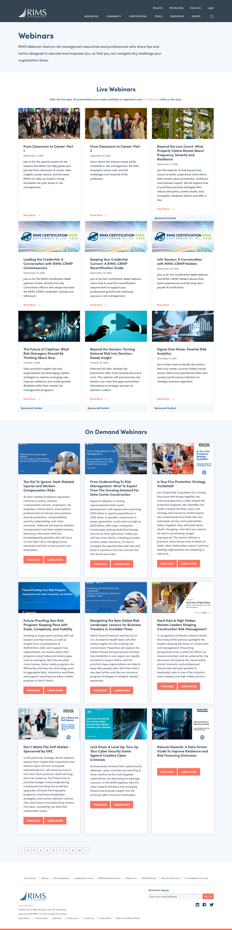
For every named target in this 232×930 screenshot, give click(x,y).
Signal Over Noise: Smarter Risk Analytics (181, 351)
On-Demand (151, 99)
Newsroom (131, 878)
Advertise (57, 918)
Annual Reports (61, 878)
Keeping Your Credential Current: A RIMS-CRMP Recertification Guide (109, 263)
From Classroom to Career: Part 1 (48, 148)
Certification (137, 16)
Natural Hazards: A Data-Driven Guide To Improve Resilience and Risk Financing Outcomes (182, 751)
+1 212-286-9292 (25, 905)
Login (211, 7)
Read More (29, 215)
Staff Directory (149, 878)
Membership (176, 7)
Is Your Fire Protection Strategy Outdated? (181, 483)
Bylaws (45, 878)
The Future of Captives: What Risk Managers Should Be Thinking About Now (46, 353)
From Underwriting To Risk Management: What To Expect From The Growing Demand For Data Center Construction (114, 488)
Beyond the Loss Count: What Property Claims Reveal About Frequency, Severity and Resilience (180, 152)
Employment (73, 918)
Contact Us (89, 918)
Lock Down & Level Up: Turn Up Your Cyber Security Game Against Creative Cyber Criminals (114, 753)
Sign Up (208, 896)
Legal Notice (24, 918)
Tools (158, 16)
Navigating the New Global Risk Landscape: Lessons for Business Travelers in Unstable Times (115, 624)
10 (79, 850)
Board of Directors (170, 878)
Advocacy (195, 7)
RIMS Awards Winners (109, 878)
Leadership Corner (83, 878)
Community (113, 16)
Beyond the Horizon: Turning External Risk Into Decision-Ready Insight (112, 353)
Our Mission (30, 878)
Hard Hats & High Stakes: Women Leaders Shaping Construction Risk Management (182, 624)
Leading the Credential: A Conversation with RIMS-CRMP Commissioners (48, 263)
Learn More (55, 559)
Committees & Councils (196, 878)
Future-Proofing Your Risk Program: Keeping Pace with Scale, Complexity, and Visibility (47, 624)
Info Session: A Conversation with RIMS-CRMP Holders (179, 261)
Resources (91, 16)
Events (196, 16)
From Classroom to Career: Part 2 (115, 148)
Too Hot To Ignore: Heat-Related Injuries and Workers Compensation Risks (48, 485)
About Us (158, 7)
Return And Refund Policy (128, 918)
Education (177, 16)
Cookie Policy (105, 918)
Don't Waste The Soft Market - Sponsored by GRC (46, 748)
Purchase (33, 559)
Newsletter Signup (159, 890)
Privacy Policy (41, 918)
